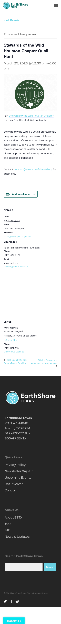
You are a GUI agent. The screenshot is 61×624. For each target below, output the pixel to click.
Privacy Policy (15, 464)
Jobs (8, 523)
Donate (10, 490)
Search (50, 566)
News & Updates (17, 536)
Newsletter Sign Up (19, 471)
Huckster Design (40, 593)
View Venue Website (14, 351)
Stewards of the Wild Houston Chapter (31, 115)
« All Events (11, 20)
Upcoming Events (18, 477)
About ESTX (13, 517)
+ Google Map (10, 340)
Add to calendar (21, 194)
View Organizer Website (16, 266)
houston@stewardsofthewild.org (33, 169)
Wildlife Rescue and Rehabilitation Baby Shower (44, 362)
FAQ (8, 530)
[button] (56, 5)
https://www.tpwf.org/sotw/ (17, 236)
